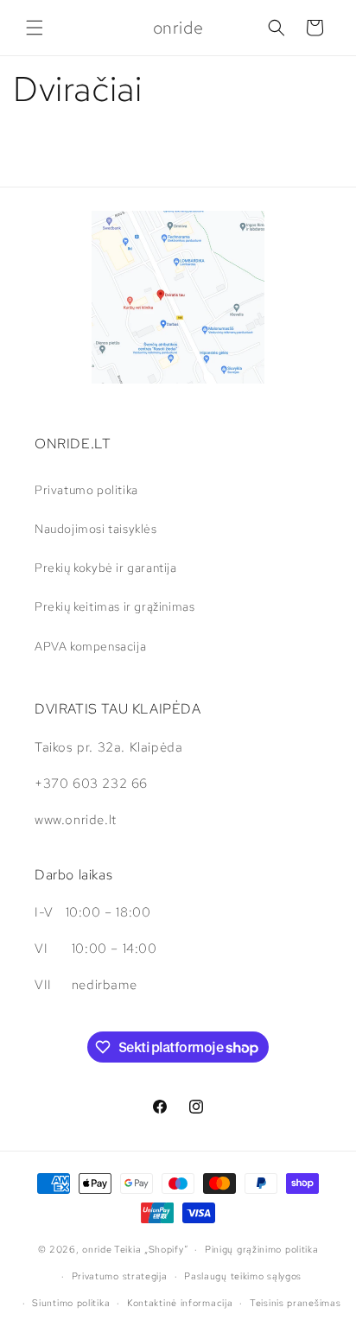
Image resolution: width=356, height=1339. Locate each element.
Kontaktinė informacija (179, 1303)
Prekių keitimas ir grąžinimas (114, 606)
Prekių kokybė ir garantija (106, 567)
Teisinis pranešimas (295, 1303)
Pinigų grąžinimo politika (262, 1249)
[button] (35, 28)
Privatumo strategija (120, 1276)
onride (96, 1249)
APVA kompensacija (90, 646)
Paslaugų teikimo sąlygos (243, 1276)
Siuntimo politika (71, 1303)
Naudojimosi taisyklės (96, 528)
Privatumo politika (86, 490)
